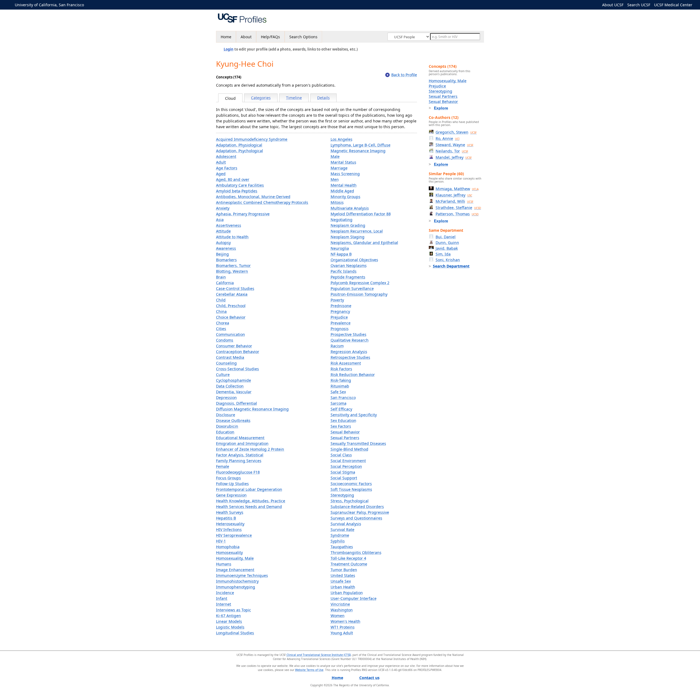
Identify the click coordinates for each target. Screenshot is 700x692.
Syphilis (338, 541)
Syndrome (340, 535)
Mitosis (337, 202)
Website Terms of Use (309, 670)
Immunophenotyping (235, 587)
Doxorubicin (227, 426)
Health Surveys (229, 512)
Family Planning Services (238, 460)
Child (221, 300)
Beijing (222, 254)
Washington (342, 609)
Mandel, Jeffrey (454, 157)
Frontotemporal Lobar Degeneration (249, 489)
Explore (441, 108)
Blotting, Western (232, 271)
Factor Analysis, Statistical (239, 455)
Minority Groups (345, 196)
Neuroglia (340, 248)
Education (225, 432)
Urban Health (343, 587)
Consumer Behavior (234, 345)
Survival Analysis (346, 523)
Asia (220, 219)
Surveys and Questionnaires (356, 518)
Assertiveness (228, 225)
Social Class (341, 455)
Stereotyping (342, 495)
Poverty (337, 300)
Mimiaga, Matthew (457, 188)
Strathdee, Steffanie (458, 207)
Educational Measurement (240, 437)
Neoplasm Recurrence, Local (357, 231)
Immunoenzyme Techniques (242, 575)
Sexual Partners (345, 437)
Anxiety (222, 208)
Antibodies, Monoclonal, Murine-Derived (253, 196)
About (246, 36)
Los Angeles (341, 139)
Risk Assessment (346, 363)
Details (323, 97)
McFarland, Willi (454, 201)
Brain (221, 277)
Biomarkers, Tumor (233, 265)
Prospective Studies (348, 334)
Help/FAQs (270, 36)
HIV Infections (229, 529)
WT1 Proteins (343, 627)
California (225, 282)
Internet (223, 604)
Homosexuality (229, 552)
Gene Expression (231, 495)
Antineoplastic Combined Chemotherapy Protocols (262, 202)
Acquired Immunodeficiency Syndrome (251, 139)
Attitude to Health (232, 236)
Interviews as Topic (233, 609)
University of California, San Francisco (49, 4)
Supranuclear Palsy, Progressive (360, 512)
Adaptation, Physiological (239, 145)
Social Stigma (343, 472)
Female (222, 466)
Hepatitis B (226, 518)
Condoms (224, 340)
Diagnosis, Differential (236, 403)
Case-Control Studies (235, 288)
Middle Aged (342, 190)
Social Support (344, 477)
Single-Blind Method (349, 449)
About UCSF (612, 4)
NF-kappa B (341, 254)
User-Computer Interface (354, 598)
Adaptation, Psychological (239, 150)
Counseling (226, 363)
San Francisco (343, 397)
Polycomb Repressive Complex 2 (360, 282)
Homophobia (228, 546)
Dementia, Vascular (234, 391)
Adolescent (226, 156)
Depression (226, 397)
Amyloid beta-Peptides (236, 190)
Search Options (303, 36)
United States (343, 575)
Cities (221, 328)
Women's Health (345, 621)
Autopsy (223, 242)
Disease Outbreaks (233, 420)
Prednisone (341, 305)
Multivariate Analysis (350, 208)
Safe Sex (338, 391)
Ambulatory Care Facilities (240, 185)
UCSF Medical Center (673, 4)
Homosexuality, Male (235, 558)
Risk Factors (341, 368)
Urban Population (347, 592)
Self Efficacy (341, 409)
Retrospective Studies (350, 357)
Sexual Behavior (345, 432)
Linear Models (229, 621)
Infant (221, 598)
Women (338, 615)
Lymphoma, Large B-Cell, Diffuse (360, 145)
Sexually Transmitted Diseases (358, 443)
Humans (223, 564)
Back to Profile (404, 74)
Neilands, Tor (452, 151)
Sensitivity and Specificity (354, 414)
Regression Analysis (349, 351)
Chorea (222, 323)
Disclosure (225, 414)
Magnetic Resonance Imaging (358, 150)
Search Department (451, 266)
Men (335, 179)
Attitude (223, 231)
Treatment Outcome (349, 564)
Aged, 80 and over (232, 179)
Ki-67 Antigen (228, 615)
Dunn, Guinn (447, 242)
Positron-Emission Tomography (359, 294)
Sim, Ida (443, 254)
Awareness (226, 248)
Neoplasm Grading (348, 225)
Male (335, 156)
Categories (261, 97)
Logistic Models (230, 627)
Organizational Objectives (354, 259)
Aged (221, 173)
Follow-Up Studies (232, 483)
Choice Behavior (231, 317)
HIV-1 (221, 541)
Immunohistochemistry (237, 581)
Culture (223, 374)
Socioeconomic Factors (351, 483)
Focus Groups (228, 477)
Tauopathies (342, 546)
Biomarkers (226, 259)
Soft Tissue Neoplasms (351, 489)
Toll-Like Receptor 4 (348, 558)
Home (226, 36)
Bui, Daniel (446, 236)
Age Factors (226, 168)
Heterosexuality (230, 523)
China (221, 311)
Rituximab (340, 386)
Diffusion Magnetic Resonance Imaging (252, 409)
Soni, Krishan (448, 259)
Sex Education (343, 420)
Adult (221, 162)
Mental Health (344, 185)
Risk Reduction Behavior (353, 374)
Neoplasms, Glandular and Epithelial (364, 242)
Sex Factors (341, 426)
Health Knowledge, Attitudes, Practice (250, 500)
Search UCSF (638, 4)
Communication (230, 334)
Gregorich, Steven (456, 132)
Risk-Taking (341, 380)
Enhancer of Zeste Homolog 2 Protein (250, 449)
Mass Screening (345, 173)
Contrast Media (230, 357)
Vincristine (340, 604)
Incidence (225, 592)
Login (229, 49)
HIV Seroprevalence (234, 535)
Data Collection (230, 386)
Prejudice (339, 317)
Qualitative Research (350, 340)
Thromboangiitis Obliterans (356, 552)
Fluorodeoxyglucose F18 (238, 472)
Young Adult (342, 632)
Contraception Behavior (237, 351)
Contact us (369, 677)
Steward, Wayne (454, 144)
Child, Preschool (231, 305)
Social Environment (348, 460)
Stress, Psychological (350, 500)
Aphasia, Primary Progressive (243, 213)
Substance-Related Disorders (357, 506)
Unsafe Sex (341, 581)
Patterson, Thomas (457, 213)
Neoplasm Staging (347, 236)
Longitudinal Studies (235, 632)
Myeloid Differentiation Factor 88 (361, 213)
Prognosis (340, 328)
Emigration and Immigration (242, 443)
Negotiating (341, 219)
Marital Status (343, 162)
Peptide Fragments (348, 277)
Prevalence (341, 323)
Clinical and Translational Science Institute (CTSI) (319, 655)
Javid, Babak (447, 248)
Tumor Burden (344, 569)
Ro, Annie (447, 138)
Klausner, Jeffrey (454, 195)
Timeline (294, 97)
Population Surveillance (352, 288)
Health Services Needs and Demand (249, 506)
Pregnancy (340, 311)
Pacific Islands (344, 271)
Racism (337, 345)
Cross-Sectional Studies (237, 368)
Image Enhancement (235, 569)
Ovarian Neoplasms (349, 265)
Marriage (339, 168)
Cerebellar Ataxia (231, 294)
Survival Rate (342, 529)
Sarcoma (338, 403)
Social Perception (346, 466)
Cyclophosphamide (233, 380)
